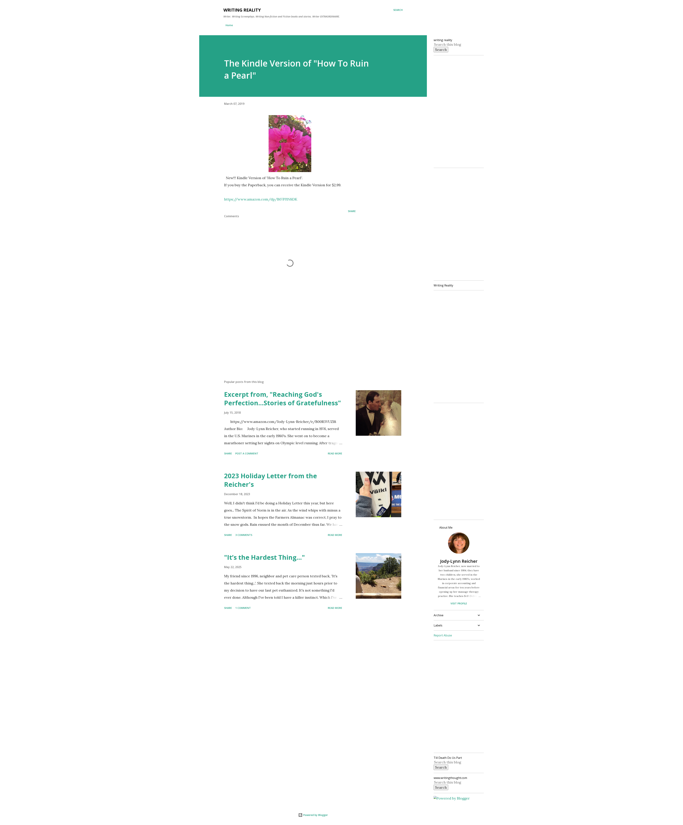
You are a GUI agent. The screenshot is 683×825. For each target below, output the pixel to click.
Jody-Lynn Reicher (458, 561)
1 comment (243, 608)
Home (229, 25)
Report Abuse (443, 635)
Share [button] (352, 211)
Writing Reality (242, 10)
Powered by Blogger (315, 815)
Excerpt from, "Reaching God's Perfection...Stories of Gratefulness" (282, 398)
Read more (335, 453)
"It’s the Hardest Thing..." (264, 557)
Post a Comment (246, 453)
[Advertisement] (284, 335)
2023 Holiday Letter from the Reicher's (270, 480)
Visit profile (459, 603)
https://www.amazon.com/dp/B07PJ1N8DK (260, 199)
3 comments (243, 535)
